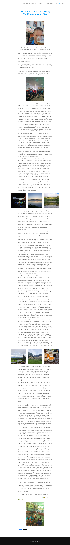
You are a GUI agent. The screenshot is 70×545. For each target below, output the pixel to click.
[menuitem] (23, 3)
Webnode (38, 541)
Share (20, 529)
